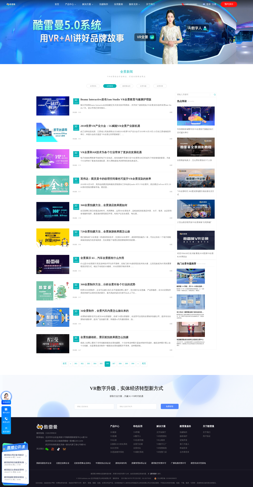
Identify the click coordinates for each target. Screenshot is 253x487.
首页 (65, 363)
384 (94, 363)
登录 (208, 4)
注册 (214, 4)
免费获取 (169, 406)
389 (126, 363)
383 (88, 363)
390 (132, 363)
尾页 (144, 363)
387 (113, 363)
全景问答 (160, 86)
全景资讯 (93, 86)
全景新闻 (126, 71)
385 (101, 363)
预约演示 (229, 4)
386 (107, 363)
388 (120, 363)
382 (82, 363)
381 (75, 363)
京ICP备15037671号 (128, 478)
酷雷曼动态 (126, 86)
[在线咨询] (6, 396)
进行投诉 (153, 474)
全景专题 (143, 86)
